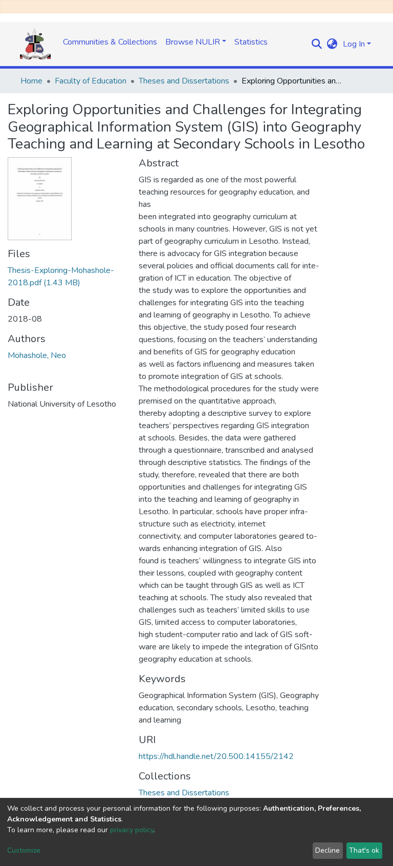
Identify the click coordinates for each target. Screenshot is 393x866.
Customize (23, 850)
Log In (354, 44)
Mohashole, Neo (37, 355)
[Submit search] (317, 44)
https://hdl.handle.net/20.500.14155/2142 (216, 756)
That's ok (364, 850)
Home (31, 81)
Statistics (251, 42)
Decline (327, 850)
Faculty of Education (90, 81)
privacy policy (132, 830)
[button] (332, 44)
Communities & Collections (110, 42)
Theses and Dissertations (184, 81)
